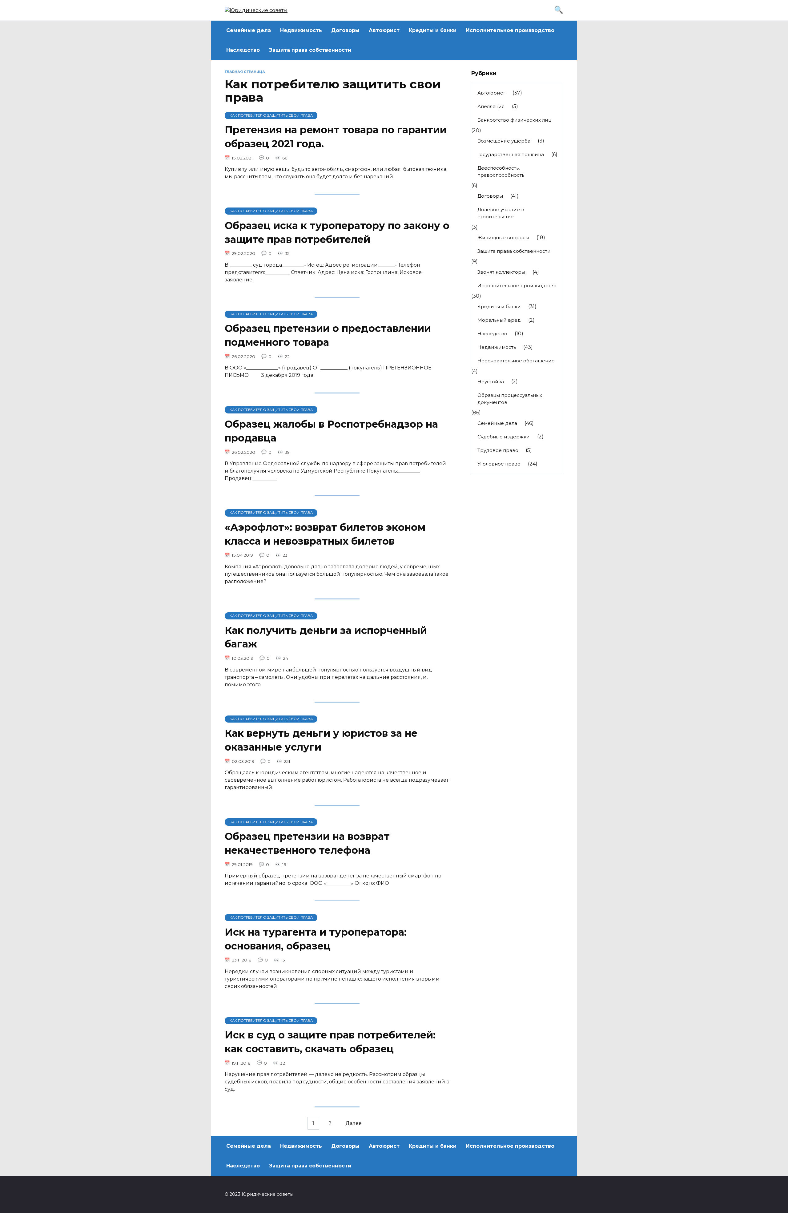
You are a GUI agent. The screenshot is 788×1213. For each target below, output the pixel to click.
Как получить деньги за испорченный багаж (326, 637)
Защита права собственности (310, 50)
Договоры (345, 30)
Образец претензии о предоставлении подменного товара (328, 336)
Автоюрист (384, 30)
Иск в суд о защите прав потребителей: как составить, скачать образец (330, 1042)
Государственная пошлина (510, 154)
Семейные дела (248, 30)
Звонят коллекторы (501, 272)
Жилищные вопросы (503, 237)
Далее (353, 1123)
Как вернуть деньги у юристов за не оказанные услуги (321, 740)
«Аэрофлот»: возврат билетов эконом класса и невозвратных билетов (325, 534)
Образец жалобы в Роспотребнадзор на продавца (331, 431)
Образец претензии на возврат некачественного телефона (307, 843)
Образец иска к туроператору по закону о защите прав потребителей (337, 232)
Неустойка (490, 382)
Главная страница (245, 72)
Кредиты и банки (432, 30)
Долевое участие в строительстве (500, 213)
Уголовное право (499, 464)
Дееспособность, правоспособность (500, 171)
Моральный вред (499, 320)
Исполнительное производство (510, 30)
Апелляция (491, 106)
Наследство (243, 50)
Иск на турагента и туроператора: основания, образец (316, 939)
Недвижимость (301, 30)
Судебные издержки (503, 437)
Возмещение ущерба (503, 141)
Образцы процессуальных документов (509, 398)
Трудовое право (497, 450)
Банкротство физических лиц (514, 120)
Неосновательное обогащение (516, 361)
